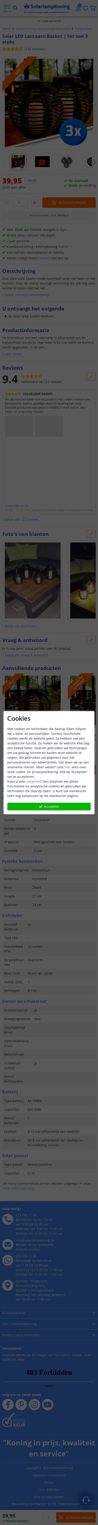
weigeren (33, 781)
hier (67, 767)
